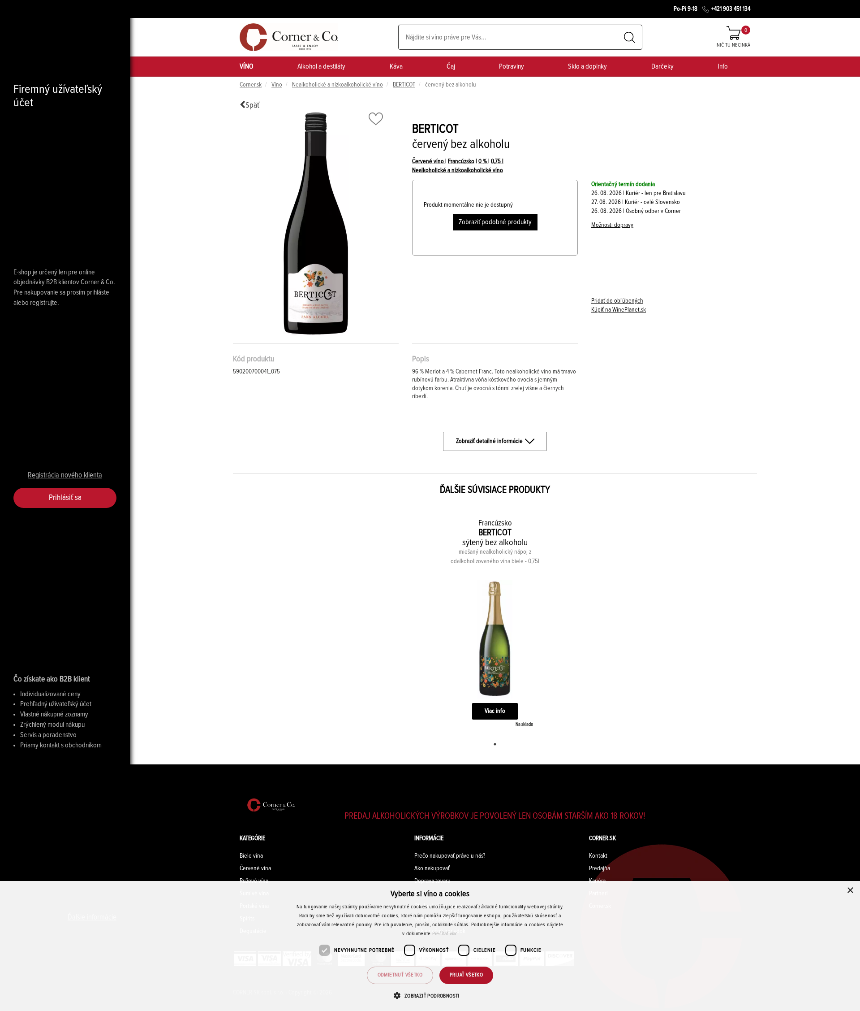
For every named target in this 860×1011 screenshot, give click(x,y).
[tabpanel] (495, 622)
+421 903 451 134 (730, 9)
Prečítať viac (445, 934)
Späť (252, 105)
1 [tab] (494, 744)
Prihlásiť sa (65, 498)
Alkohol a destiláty (321, 66)
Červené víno (428, 161)
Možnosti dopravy (612, 225)
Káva (396, 66)
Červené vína (255, 868)
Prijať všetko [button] (466, 975)
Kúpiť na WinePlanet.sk (618, 310)
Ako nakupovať (432, 868)
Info (723, 66)
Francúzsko (461, 161)
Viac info (495, 711)
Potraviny (511, 66)
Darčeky (662, 66)
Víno (276, 85)
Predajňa (599, 868)
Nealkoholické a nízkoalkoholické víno (337, 85)
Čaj (451, 66)
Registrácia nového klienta (65, 475)
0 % (483, 161)
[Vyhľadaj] (629, 37)
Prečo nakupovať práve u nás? (449, 856)
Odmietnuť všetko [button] (400, 975)
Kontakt (598, 856)
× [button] (850, 890)
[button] (429, 995)
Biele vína (251, 856)
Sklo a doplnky (587, 66)
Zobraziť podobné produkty (495, 222)
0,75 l (497, 161)
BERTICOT (404, 85)
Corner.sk (251, 85)
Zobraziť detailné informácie (489, 441)
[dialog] (430, 946)
